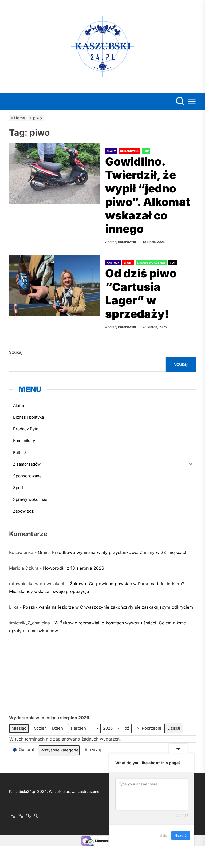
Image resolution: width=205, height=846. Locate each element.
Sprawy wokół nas (151, 262)
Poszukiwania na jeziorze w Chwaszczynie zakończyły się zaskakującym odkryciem (108, 607)
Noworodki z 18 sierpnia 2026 (73, 568)
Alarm (111, 150)
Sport (128, 262)
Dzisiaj (174, 728)
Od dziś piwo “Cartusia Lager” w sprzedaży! (140, 293)
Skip (163, 835)
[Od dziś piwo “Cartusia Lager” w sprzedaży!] (54, 285)
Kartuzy (113, 262)
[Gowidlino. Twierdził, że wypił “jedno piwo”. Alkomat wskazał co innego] (54, 173)
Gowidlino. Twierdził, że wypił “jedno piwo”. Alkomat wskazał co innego (147, 195)
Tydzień (39, 728)
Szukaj (15, 352)
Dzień (57, 728)
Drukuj (92, 751)
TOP (146, 150)
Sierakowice (129, 150)
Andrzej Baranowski (120, 242)
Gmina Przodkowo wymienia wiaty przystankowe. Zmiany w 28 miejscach (112, 552)
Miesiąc (18, 728)
